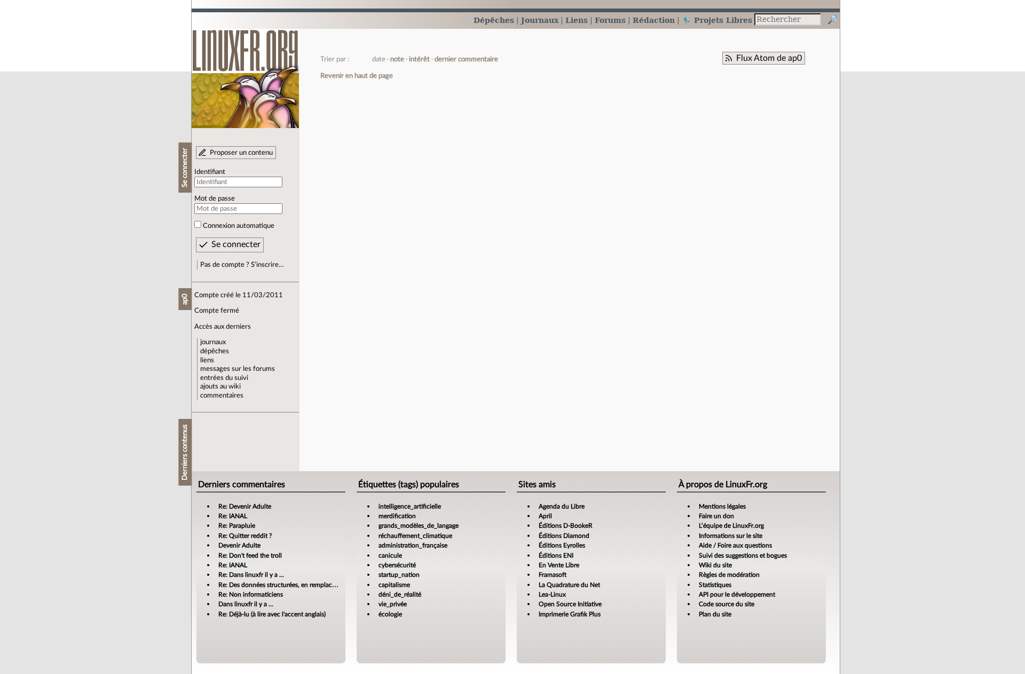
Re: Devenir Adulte (244, 506)
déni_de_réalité (400, 594)
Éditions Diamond (564, 536)
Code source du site (726, 604)
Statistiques (715, 585)
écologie (390, 614)
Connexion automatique (238, 226)
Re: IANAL (232, 516)
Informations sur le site (730, 536)
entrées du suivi (224, 378)
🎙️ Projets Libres (717, 20)
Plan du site (715, 614)
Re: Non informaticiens (250, 594)
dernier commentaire (466, 59)
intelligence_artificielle (410, 506)
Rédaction (654, 20)
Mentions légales (722, 506)
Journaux (539, 20)
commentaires (221, 395)
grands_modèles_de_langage (419, 525)
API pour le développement (737, 594)
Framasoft (552, 575)
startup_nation (399, 575)
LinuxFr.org (245, 73)
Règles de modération (729, 575)
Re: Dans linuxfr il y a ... (251, 575)
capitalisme (394, 585)
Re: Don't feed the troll (250, 555)
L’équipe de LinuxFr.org (731, 525)
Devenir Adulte (239, 545)
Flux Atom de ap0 (769, 58)
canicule (390, 555)
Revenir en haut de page (356, 76)
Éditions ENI (556, 555)
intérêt (419, 59)
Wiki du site (715, 565)
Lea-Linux (552, 594)
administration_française (413, 545)
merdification (397, 516)
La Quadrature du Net (569, 585)
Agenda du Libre (562, 506)
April (545, 516)
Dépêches (494, 20)
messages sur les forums (237, 369)
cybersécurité (397, 565)
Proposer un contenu (241, 152)
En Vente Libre (559, 565)
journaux (213, 342)
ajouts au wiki (220, 386)
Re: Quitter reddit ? (245, 536)
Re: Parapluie (236, 525)
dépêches (214, 351)
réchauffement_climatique (415, 536)
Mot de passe (214, 198)
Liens (576, 20)
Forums (610, 20)
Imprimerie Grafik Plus (570, 614)
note (397, 59)
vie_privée (393, 604)
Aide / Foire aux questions (735, 545)
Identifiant (209, 172)
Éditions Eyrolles (562, 545)
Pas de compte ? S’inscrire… (242, 264)
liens (207, 360)
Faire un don (716, 516)
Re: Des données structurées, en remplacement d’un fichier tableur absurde (323, 585)
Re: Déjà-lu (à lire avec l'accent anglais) (272, 614)
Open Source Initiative (570, 604)
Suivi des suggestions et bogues (743, 555)
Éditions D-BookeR (566, 525)
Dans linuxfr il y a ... (245, 604)
